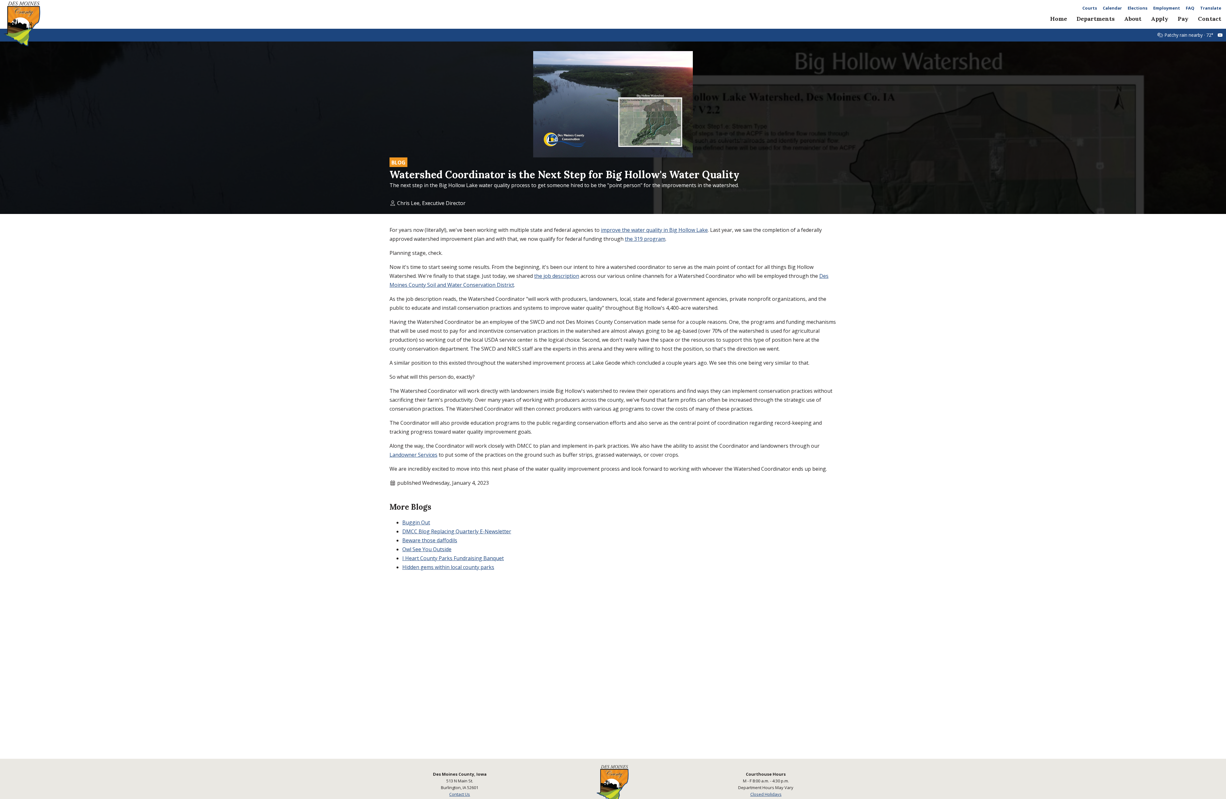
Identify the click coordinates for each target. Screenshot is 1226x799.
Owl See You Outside (426, 549)
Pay (1183, 18)
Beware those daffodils (429, 540)
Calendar (1112, 8)
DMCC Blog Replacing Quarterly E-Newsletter (456, 531)
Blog (398, 162)
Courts (1089, 8)
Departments (1096, 18)
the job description (556, 275)
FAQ (1190, 8)
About (1132, 18)
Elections (1137, 8)
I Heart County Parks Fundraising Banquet (453, 558)
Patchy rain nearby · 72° (1189, 35)
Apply (1159, 18)
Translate (1210, 8)
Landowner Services (413, 454)
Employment (1166, 8)
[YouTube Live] (1220, 35)
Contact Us (459, 794)
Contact (1209, 18)
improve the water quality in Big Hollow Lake (654, 229)
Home (1058, 18)
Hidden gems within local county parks (448, 567)
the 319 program (645, 238)
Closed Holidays (766, 794)
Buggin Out (416, 522)
